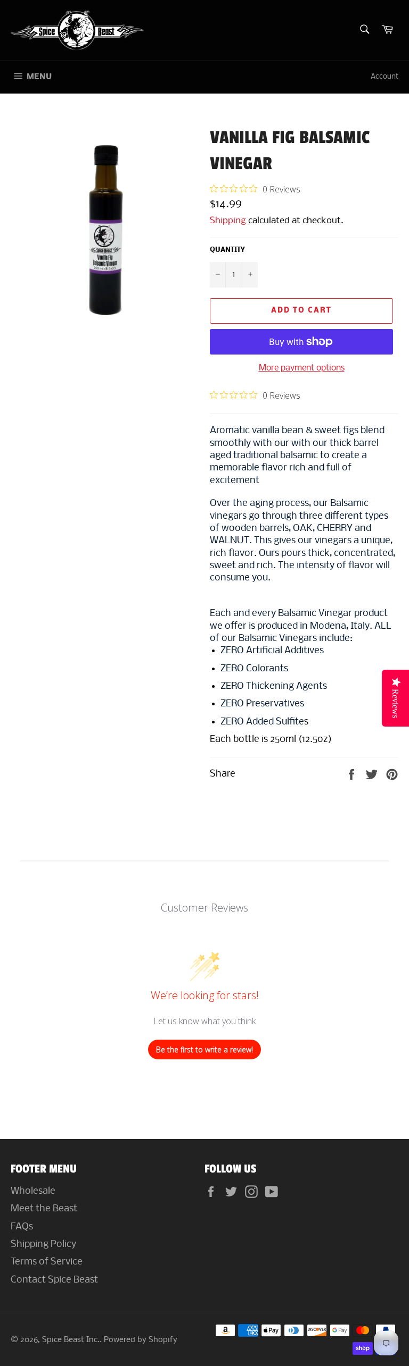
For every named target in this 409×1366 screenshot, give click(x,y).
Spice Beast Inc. (71, 1340)
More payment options (302, 368)
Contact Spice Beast (54, 1280)
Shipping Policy (43, 1244)
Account (384, 77)
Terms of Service (47, 1262)
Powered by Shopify (140, 1340)
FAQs (22, 1227)
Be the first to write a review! (204, 1049)
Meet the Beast (44, 1209)
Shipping (228, 221)
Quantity (227, 250)
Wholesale (33, 1191)
